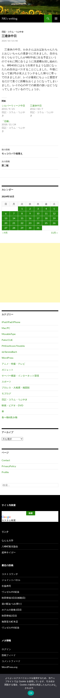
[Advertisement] (30, 272)
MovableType (9, 334)
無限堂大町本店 (10, 621)
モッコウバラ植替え (12, 151)
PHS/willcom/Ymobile (13, 345)
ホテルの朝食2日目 (12, 609)
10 (38, 213)
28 (13, 227)
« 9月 (5, 232)
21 (13, 223)
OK (30, 693)
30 (30, 227)
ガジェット (7, 369)
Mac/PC (6, 328)
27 (5, 227)
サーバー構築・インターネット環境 (20, 375)
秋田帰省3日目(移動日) (13, 597)
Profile (5, 472)
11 (46, 213)
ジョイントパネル (11, 579)
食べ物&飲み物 (9, 417)
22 (22, 223)
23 (30, 223)
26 (54, 223)
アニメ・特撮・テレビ (13, 363)
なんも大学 (7, 540)
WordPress (7, 357)
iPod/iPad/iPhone (11, 322)
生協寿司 (6, 585)
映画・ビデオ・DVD (12, 405)
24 (38, 223)
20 (5, 223)
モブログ (6, 393)
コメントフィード (11, 661)
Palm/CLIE (7, 340)
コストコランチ (10, 574)
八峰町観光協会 (10, 546)
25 (46, 223)
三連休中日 (36, 105)
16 (30, 218)
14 (13, 218)
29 (22, 227)
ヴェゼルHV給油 (10, 591)
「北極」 (6, 121)
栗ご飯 (6, 163)
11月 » (54, 232)
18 (46, 218)
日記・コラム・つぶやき (13, 31)
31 (38, 227)
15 (22, 218)
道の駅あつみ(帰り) (12, 603)
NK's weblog (9, 18)
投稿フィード (9, 655)
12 (54, 213)
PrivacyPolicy (9, 466)
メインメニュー (56, 18)
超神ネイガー (9, 552)
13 (5, 218)
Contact (6, 460)
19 (54, 218)
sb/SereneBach (9, 351)
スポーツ (6, 381)
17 (38, 218)
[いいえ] (56, 686)
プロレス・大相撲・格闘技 (16, 387)
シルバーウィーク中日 (13, 105)
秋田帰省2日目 (9, 615)
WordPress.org (9, 667)
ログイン (6, 649)
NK (16, 41)
